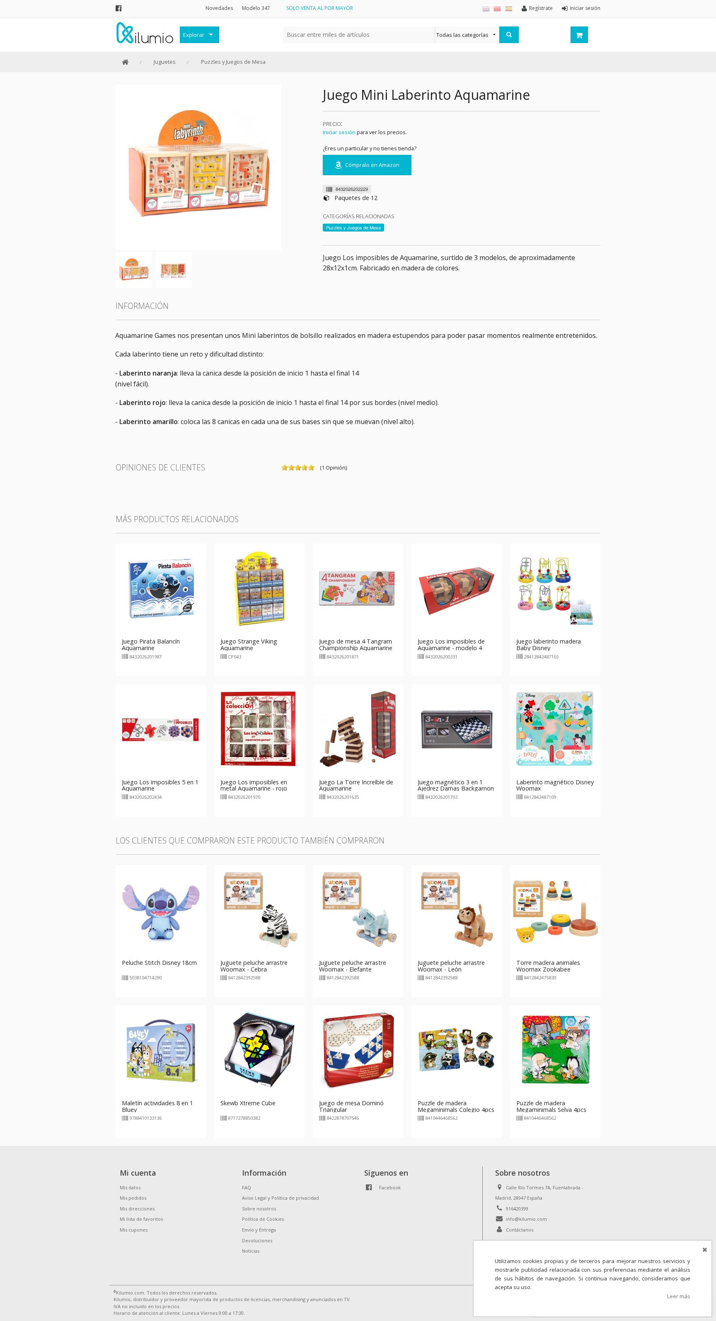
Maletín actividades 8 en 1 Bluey (157, 1106)
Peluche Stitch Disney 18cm (159, 963)
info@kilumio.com (526, 1219)
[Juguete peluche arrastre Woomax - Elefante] (358, 909)
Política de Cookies (263, 1219)
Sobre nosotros (259, 1208)
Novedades (219, 8)
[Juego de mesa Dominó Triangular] (358, 1049)
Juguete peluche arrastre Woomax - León (451, 966)
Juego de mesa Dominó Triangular (351, 1106)
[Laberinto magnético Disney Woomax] (555, 728)
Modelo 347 (256, 8)
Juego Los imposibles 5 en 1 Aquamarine (160, 785)
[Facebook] (118, 8)
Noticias (250, 1251)
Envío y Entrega (259, 1230)
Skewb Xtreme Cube (248, 1103)
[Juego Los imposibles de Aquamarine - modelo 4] (456, 588)
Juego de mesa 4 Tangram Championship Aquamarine (355, 644)
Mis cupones (134, 1230)
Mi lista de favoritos (141, 1219)
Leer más (678, 1296)
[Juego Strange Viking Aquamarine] (259, 588)
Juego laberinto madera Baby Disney (548, 644)
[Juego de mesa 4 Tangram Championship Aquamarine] (358, 588)
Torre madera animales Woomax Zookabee (548, 966)
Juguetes (165, 61)
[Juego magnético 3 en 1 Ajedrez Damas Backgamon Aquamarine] (456, 728)
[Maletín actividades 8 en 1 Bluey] (161, 1049)
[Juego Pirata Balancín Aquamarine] (161, 588)
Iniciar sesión (339, 132)
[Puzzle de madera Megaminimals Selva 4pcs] (555, 1049)
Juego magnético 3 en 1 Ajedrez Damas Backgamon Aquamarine (456, 788)
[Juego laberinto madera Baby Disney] (555, 588)
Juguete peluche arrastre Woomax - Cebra (254, 966)
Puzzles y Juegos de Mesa (233, 61)
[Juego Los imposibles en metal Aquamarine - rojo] (259, 728)
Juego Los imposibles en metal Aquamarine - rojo (253, 785)
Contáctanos (519, 1230)
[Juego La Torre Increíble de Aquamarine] (358, 728)
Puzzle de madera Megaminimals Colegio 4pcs (456, 1106)
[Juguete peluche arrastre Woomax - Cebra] (259, 909)
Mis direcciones (137, 1208)
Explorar (193, 35)
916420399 (517, 1208)
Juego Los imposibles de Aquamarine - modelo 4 (451, 644)
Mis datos (130, 1187)
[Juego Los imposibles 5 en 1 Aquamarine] (161, 728)
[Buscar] (509, 35)
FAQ (246, 1187)
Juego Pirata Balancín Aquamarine (151, 644)
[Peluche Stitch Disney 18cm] (161, 909)
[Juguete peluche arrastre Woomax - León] (456, 909)
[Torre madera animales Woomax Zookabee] (555, 909)
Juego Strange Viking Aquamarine (248, 644)
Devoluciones (257, 1240)
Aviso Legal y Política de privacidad (280, 1198)
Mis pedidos (133, 1198)
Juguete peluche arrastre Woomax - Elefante (352, 966)
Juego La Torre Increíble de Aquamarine (356, 785)
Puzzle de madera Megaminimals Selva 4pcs (551, 1106)
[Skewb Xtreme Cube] (259, 1049)
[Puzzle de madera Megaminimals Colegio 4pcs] (456, 1049)
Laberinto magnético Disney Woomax (555, 785)
